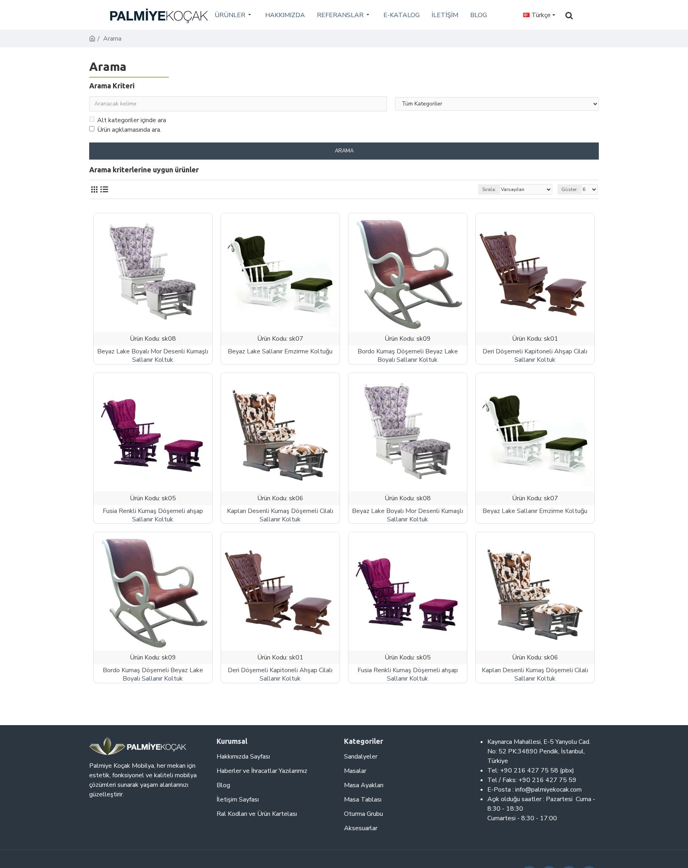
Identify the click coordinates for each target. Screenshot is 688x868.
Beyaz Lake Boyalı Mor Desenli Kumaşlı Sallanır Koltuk (152, 355)
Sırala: (489, 189)
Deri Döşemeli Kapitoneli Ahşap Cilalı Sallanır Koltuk (535, 355)
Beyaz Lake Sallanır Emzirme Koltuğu (280, 351)
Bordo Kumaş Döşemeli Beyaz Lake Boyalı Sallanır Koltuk (408, 355)
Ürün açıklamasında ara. (129, 129)
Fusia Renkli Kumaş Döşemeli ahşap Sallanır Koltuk (153, 515)
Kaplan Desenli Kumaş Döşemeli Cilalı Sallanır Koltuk (280, 515)
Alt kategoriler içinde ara (131, 120)
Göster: (569, 189)
